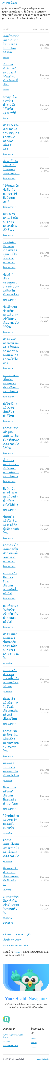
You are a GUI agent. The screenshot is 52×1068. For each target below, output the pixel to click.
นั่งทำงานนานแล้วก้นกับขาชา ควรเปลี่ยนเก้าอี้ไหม (10, 221)
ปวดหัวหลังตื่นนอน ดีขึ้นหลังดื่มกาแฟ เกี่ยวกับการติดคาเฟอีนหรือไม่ (11, 646)
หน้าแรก (7, 934)
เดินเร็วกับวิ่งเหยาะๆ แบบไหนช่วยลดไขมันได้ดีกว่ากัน (11, 44)
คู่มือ (28, 934)
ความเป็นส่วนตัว (43, 1059)
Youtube (34, 1043)
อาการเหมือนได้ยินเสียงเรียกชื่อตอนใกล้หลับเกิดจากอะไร (11, 848)
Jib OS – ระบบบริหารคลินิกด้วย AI (13, 1036)
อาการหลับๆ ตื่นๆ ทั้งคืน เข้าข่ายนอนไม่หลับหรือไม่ (11, 904)
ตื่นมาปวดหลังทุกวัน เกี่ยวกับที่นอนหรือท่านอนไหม (10, 795)
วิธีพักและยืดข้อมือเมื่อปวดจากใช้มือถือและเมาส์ (11, 193)
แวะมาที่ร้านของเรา (10, 1046)
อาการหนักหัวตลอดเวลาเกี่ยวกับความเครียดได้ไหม (11, 678)
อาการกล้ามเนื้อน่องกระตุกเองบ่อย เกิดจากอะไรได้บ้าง (11, 383)
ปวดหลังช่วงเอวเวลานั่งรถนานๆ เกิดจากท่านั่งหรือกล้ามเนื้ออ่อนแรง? (11, 137)
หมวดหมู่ (19, 934)
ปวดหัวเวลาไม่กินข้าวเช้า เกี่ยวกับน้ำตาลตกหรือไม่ (10, 613)
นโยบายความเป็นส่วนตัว (15, 945)
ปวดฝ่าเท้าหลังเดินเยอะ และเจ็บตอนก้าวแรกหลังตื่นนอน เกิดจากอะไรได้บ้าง (11, 351)
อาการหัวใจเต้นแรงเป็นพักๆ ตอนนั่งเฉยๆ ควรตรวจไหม (10, 553)
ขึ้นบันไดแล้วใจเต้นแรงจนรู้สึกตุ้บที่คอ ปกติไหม (11, 524)
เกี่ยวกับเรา (7, 1042)
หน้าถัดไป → (9, 923)
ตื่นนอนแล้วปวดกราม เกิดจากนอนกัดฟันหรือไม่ (11, 876)
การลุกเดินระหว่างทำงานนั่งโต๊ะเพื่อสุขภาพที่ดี (10, 104)
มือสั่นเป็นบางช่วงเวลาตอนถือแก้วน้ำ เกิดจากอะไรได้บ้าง (11, 496)
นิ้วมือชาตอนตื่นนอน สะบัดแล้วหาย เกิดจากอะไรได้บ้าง (11, 468)
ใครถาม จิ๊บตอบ (9, 3)
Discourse (17, 952)
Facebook (34, 1047)
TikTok (33, 1039)
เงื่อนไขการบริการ (12, 939)
